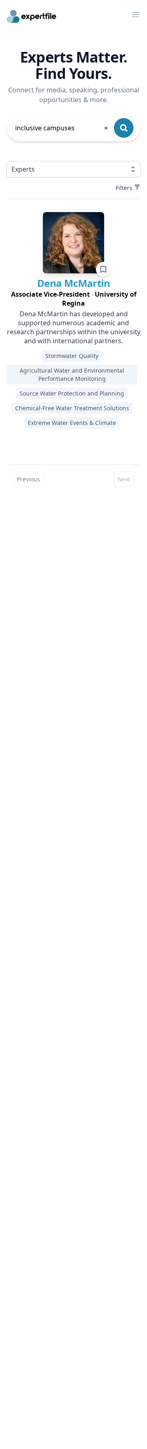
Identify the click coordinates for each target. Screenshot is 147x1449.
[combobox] (62, 128)
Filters (124, 188)
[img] (73, 242)
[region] (73, 299)
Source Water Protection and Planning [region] (72, 393)
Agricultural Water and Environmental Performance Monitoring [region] (72, 374)
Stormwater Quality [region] (71, 356)
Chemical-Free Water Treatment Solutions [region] (72, 408)
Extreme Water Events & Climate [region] (72, 423)
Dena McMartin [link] (73, 283)
